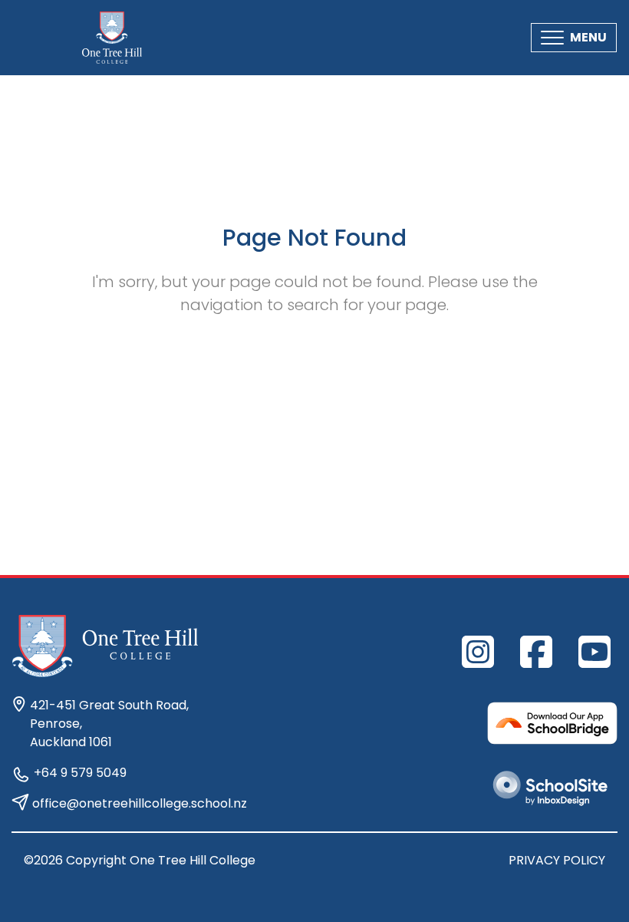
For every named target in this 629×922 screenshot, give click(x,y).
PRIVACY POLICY (557, 860)
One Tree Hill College (192, 860)
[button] (574, 37)
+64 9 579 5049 (80, 773)
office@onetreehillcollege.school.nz (139, 803)
